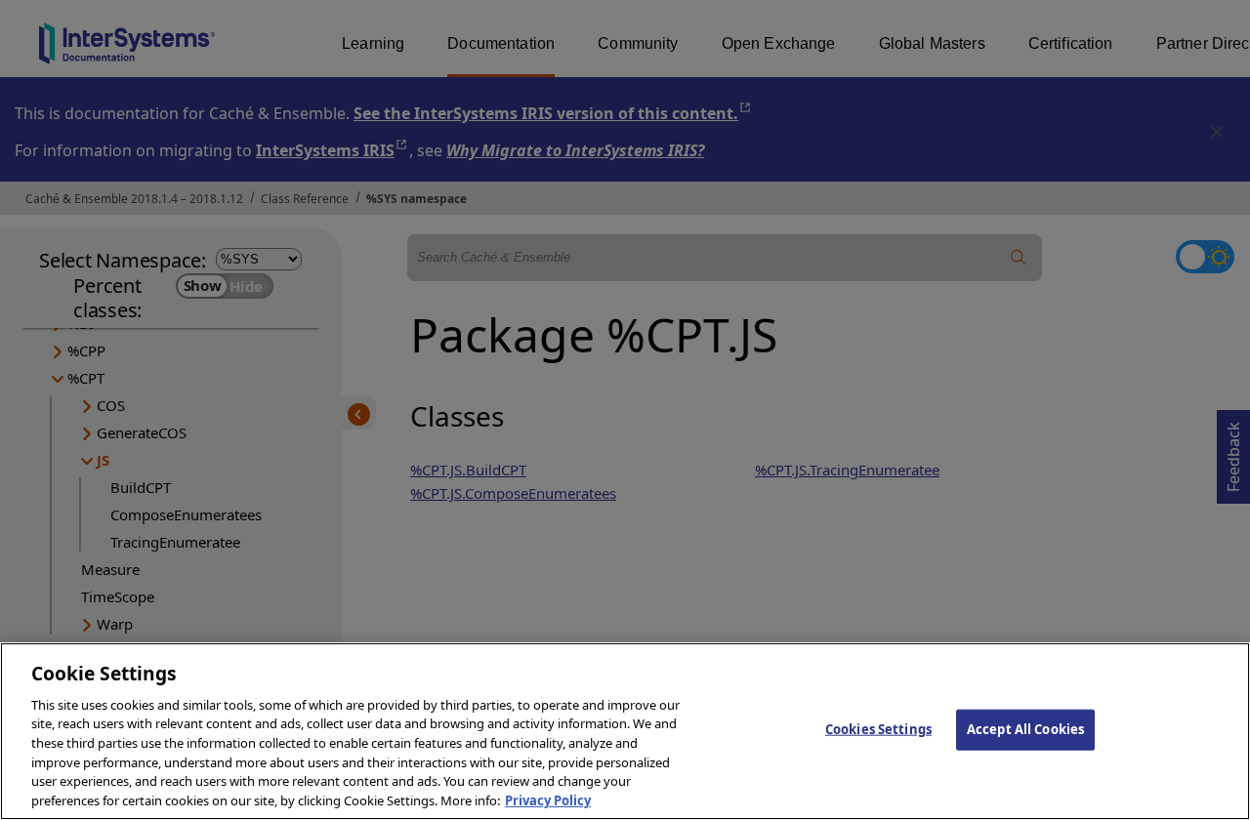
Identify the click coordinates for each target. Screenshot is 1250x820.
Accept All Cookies (1025, 729)
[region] (625, 731)
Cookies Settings (878, 729)
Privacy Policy (548, 799)
